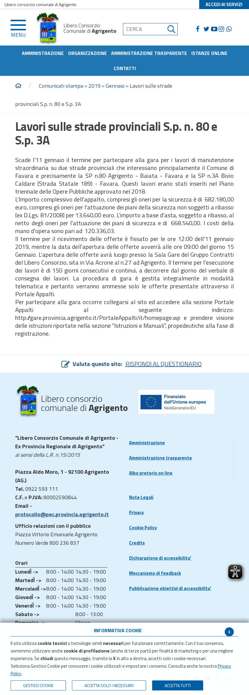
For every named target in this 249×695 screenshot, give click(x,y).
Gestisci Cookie (38, 685)
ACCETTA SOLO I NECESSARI (109, 685)
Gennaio (115, 86)
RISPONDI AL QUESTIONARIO (163, 363)
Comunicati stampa (61, 86)
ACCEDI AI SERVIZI (224, 4)
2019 (94, 86)
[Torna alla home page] (18, 86)
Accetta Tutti (178, 685)
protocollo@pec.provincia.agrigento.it (62, 514)
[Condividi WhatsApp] (230, 29)
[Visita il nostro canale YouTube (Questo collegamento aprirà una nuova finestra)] (215, 29)
